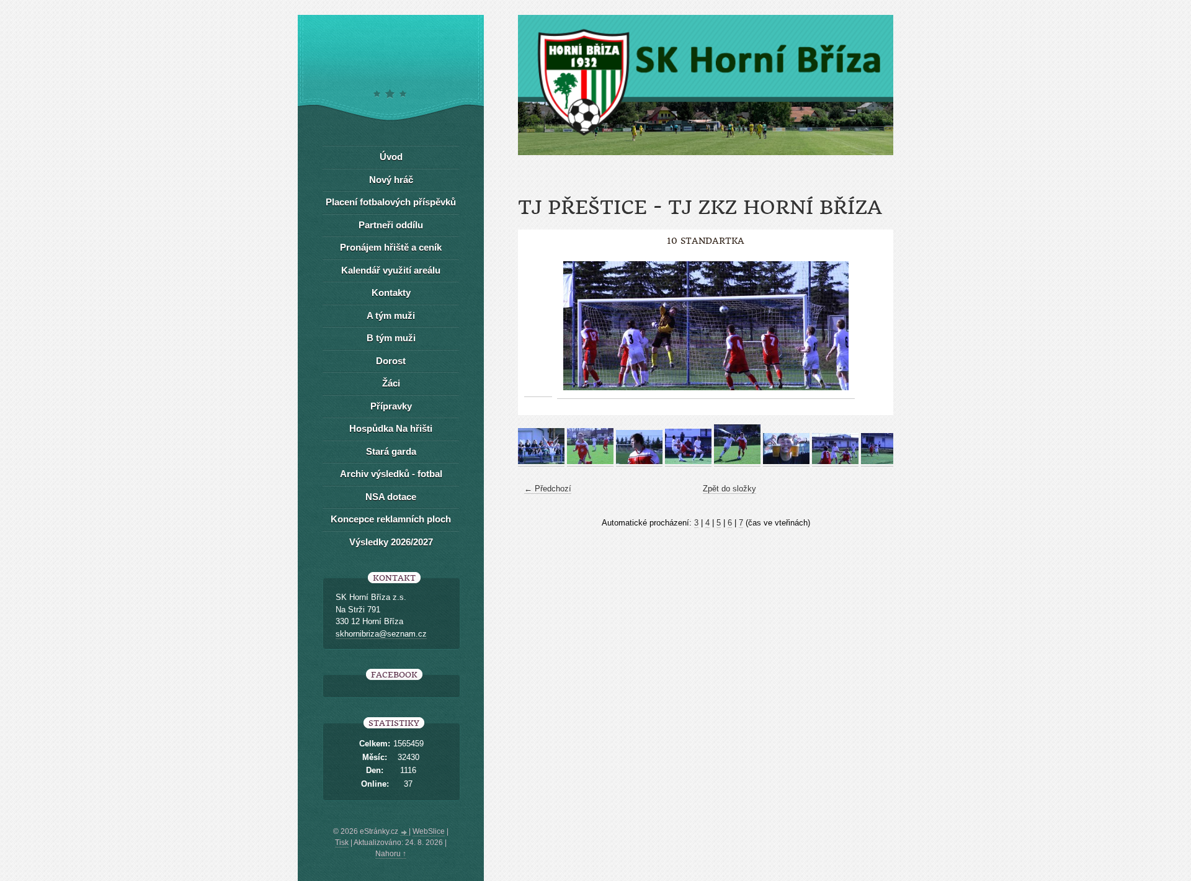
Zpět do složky (729, 488)
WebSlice (429, 831)
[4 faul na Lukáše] (688, 462)
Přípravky (391, 406)
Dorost (391, 361)
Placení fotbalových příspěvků (391, 202)
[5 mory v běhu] (737, 462)
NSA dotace (390, 496)
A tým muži (391, 315)
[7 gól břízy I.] (835, 462)
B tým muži (391, 338)
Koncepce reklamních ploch (391, 519)
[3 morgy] (639, 462)
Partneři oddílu (391, 225)
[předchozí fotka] (538, 326)
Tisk (342, 842)
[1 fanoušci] (541, 462)
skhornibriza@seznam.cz (381, 633)
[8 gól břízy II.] (884, 462)
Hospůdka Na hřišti (390, 428)
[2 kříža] (590, 462)
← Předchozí (547, 488)
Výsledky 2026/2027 (391, 542)
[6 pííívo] (786, 462)
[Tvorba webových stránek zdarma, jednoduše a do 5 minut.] (404, 833)
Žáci (391, 383)
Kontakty (391, 292)
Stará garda (391, 451)
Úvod (391, 156)
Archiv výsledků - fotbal (391, 473)
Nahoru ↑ (390, 853)
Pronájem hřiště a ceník (391, 247)
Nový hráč (391, 179)
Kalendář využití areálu (390, 270)
